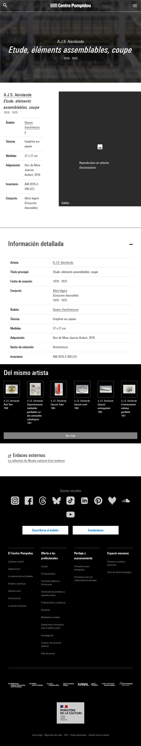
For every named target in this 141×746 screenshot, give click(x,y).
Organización (14, 568)
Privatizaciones (48, 573)
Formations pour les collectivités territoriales (85, 578)
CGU (66, 735)
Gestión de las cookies (98, 735)
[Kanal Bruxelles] (90, 686)
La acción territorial (17, 605)
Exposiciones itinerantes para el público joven (52, 626)
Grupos (44, 566)
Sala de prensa (48, 653)
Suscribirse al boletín (45, 530)
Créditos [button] (65, 202)
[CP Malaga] (70, 686)
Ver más (70, 435)
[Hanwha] (126, 686)
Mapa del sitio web (53, 735)
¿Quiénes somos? (16, 561)
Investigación (47, 635)
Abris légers (60, 291)
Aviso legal (37, 735)
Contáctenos (96, 530)
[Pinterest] (98, 502)
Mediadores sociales (50, 617)
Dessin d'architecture (32, 127)
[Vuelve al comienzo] (132, 737)
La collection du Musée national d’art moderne (36, 460)
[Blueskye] (57, 502)
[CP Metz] (55, 686)
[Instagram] (15, 502)
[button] (70, 244)
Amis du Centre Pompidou (119, 572)
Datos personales (78, 735)
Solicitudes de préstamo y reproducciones (53, 593)
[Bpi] (18, 686)
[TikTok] (70, 502)
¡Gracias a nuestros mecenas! (116, 563)
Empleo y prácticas (17, 583)
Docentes (45, 609)
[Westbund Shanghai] (110, 686)
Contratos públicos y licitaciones (50, 583)
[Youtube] (70, 515)
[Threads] (43, 502)
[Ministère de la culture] (70, 713)
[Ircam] (38, 686)
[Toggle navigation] (135, 6)
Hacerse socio (14, 590)
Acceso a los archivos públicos (51, 644)
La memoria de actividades (20, 576)
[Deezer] (112, 502)
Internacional (14, 598)
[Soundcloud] (126, 502)
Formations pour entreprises (81, 568)
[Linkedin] (84, 502)
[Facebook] (29, 502)
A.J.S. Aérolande (18, 94)
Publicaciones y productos (53, 602)
